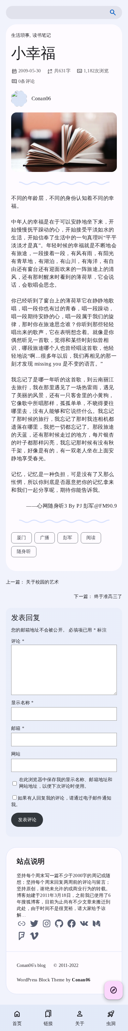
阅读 (91, 537)
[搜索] (112, 12)
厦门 (21, 537)
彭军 (68, 537)
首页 (17, 1023)
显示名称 (22, 702)
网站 (16, 754)
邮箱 (17, 728)
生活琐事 (20, 35)
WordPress (27, 979)
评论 (17, 641)
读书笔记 (41, 35)
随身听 (24, 551)
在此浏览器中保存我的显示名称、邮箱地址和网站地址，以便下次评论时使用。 (66, 783)
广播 (45, 537)
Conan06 (81, 979)
